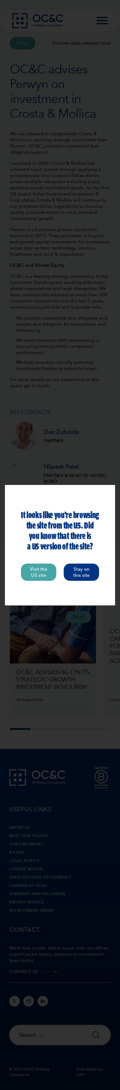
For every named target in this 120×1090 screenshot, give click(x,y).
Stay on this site (81, 572)
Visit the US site (38, 572)
